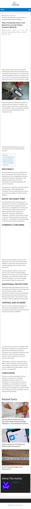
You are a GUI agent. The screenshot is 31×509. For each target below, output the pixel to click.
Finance (19, 32)
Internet (24, 32)
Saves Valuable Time (8, 157)
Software (4, 34)
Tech (9, 34)
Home (6, 15)
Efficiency (5, 155)
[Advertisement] (15, 52)
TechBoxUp (15, 482)
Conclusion (5, 164)
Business (12, 15)
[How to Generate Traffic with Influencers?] (15, 457)
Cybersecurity (12, 32)
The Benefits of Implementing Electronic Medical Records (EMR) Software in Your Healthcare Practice (15, 421)
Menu (2, 9)
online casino (9, 77)
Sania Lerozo (7, 30)
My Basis (10, 505)
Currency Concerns (8, 159)
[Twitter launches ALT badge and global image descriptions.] (15, 435)
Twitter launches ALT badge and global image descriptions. (13, 445)
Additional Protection (8, 161)
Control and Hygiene (8, 162)
